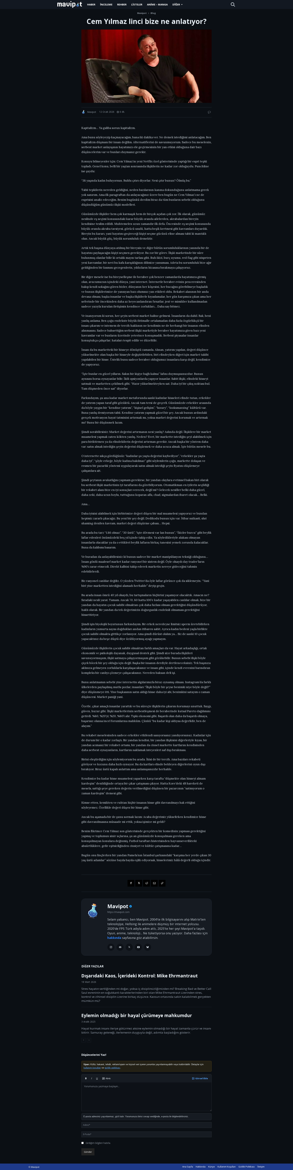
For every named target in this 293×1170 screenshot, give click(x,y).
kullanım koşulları (92, 1067)
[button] (233, 4)
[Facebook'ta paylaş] (131, 883)
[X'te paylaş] (138, 883)
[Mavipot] (84, 112)
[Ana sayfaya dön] (69, 4)
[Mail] (120, 947)
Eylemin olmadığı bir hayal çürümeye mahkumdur (136, 1015)
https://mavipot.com (118, 912)
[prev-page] (83, 1040)
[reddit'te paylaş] (146, 883)
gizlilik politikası (112, 1067)
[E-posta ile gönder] (154, 883)
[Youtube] (138, 947)
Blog (153, 13)
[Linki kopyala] (162, 883)
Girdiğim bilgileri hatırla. (98, 1143)
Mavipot (142, 13)
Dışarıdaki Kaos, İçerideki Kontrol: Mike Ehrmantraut (139, 976)
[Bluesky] (147, 947)
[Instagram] (110, 947)
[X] (129, 947)
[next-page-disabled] (89, 1040)
